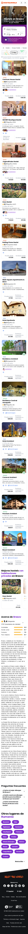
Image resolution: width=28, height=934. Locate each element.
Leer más (22, 58)
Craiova (5, 856)
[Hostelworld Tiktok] (23, 885)
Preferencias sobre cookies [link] (18, 926)
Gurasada (19, 851)
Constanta (18, 827)
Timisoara (19, 832)
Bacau (5, 846)
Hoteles (13, 896)
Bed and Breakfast (21, 896)
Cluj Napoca (7, 832)
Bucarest (6, 822)
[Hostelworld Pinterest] (19, 885)
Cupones (22, 919)
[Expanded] (3, 48)
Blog (3, 896)
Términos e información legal (11, 919)
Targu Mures (7, 851)
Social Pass (14, 900)
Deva (4, 837)
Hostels (8, 896)
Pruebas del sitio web (16, 923)
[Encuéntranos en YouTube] (16, 885)
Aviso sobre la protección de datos (14, 915)
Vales (7, 923)
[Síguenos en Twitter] (8, 885)
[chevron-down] (23, 622)
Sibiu (15, 822)
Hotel (4, 277)
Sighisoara (6, 827)
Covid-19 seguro (11, 412)
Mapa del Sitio (6, 926)
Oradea (13, 837)
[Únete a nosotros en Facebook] (4, 885)
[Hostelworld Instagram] (12, 885)
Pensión (5, 398)
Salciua (21, 841)
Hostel (4, 77)
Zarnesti (15, 846)
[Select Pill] (21, 2)
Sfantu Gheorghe (8, 841)
